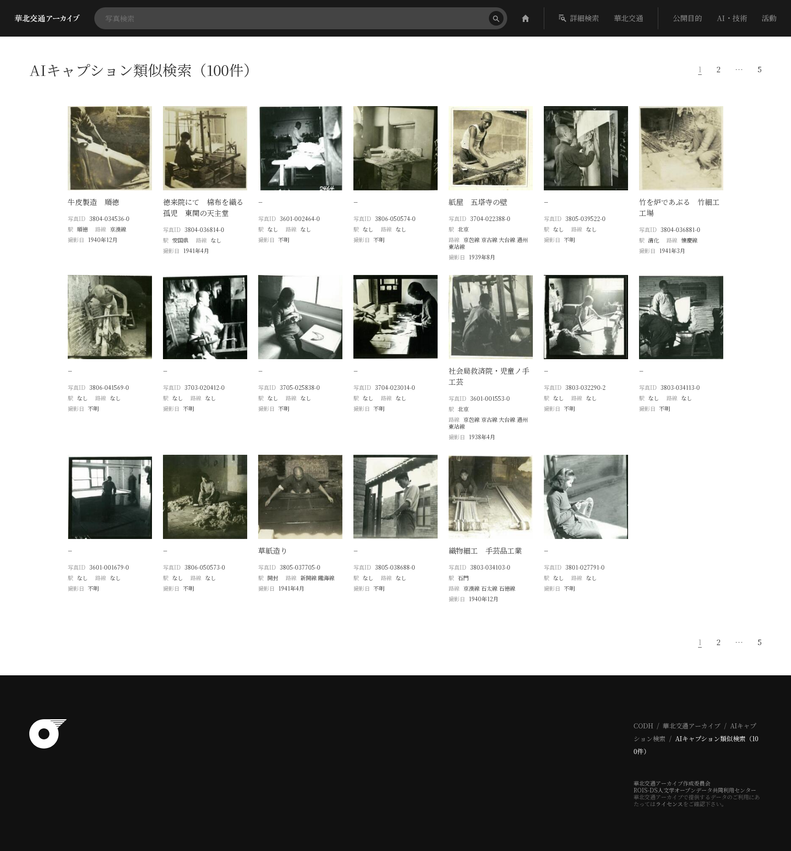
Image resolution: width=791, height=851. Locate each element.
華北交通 (628, 18)
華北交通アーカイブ (692, 725)
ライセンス (669, 804)
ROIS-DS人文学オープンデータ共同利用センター (695, 790)
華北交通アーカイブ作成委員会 (672, 783)
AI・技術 (732, 18)
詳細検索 (584, 18)
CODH (643, 725)
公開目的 (687, 18)
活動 (769, 18)
